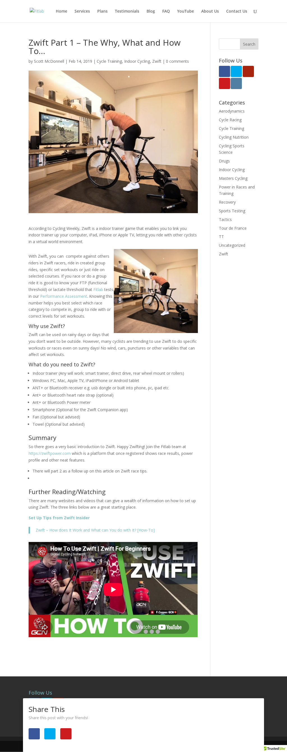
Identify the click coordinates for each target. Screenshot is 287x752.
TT (221, 236)
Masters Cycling (233, 178)
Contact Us (236, 11)
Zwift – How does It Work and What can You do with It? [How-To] (95, 530)
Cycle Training (109, 61)
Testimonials (127, 11)
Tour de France (233, 228)
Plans (102, 11)
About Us (210, 11)
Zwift (156, 61)
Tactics (225, 219)
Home (61, 11)
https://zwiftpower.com (50, 453)
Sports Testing (232, 210)
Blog (151, 11)
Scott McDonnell (49, 61)
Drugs (224, 161)
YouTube (185, 11)
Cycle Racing (230, 119)
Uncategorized (232, 245)
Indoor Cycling (137, 61)
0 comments (177, 61)
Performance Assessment (63, 296)
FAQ (166, 11)
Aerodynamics (232, 111)
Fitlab (97, 289)
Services (82, 11)
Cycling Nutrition (234, 137)
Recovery (227, 202)
